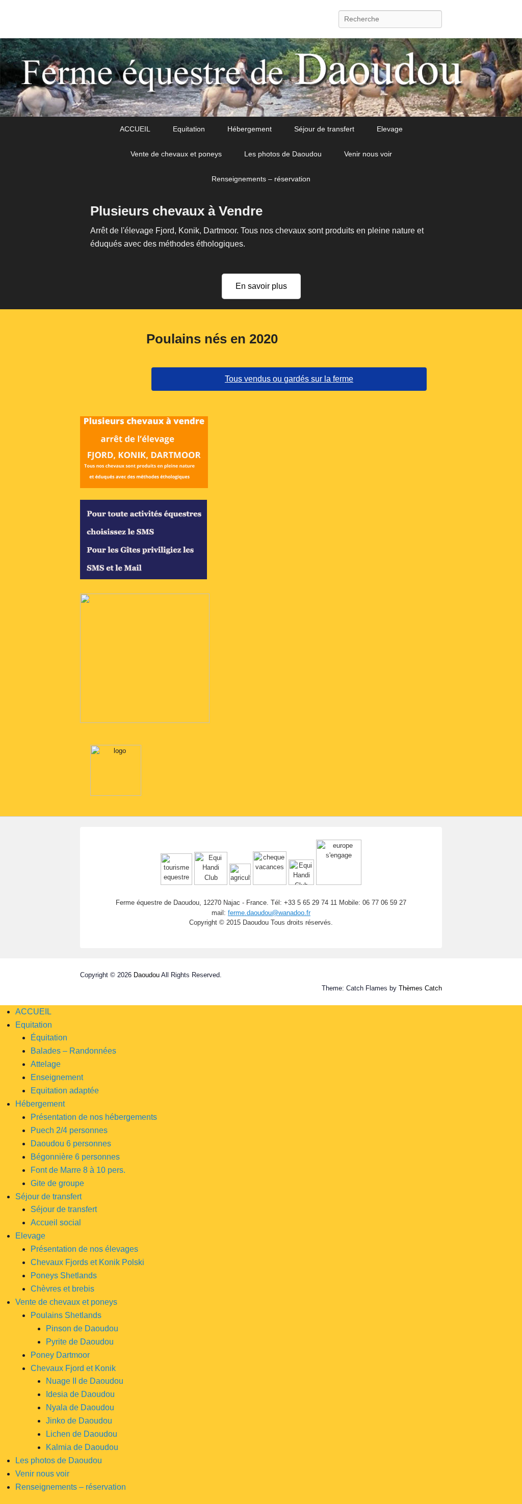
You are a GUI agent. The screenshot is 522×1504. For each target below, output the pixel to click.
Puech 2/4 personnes (69, 1130)
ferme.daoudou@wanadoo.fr (269, 913)
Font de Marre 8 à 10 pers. (78, 1170)
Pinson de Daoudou (82, 1328)
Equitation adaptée (65, 1090)
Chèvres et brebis (62, 1288)
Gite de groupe (57, 1183)
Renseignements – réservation (261, 179)
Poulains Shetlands (66, 1315)
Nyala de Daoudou (80, 1407)
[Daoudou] (261, 77)
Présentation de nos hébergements (94, 1117)
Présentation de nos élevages (84, 1249)
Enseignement (57, 1077)
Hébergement (249, 129)
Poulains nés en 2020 (212, 338)
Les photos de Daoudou (283, 154)
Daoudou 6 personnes (71, 1143)
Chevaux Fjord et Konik (73, 1368)
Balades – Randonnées (73, 1050)
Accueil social (56, 1222)
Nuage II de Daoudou (84, 1381)
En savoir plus (261, 286)
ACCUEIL (135, 129)
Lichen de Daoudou (81, 1434)
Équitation (49, 1037)
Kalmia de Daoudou (82, 1447)
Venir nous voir (368, 154)
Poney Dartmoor (60, 1355)
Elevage (390, 129)
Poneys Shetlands (64, 1275)
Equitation (189, 129)
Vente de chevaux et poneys (176, 154)
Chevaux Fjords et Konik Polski (87, 1262)
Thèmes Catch (420, 988)
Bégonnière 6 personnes (75, 1156)
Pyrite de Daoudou (80, 1341)
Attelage (46, 1064)
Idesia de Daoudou (80, 1394)
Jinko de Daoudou (79, 1420)
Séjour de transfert (324, 129)
